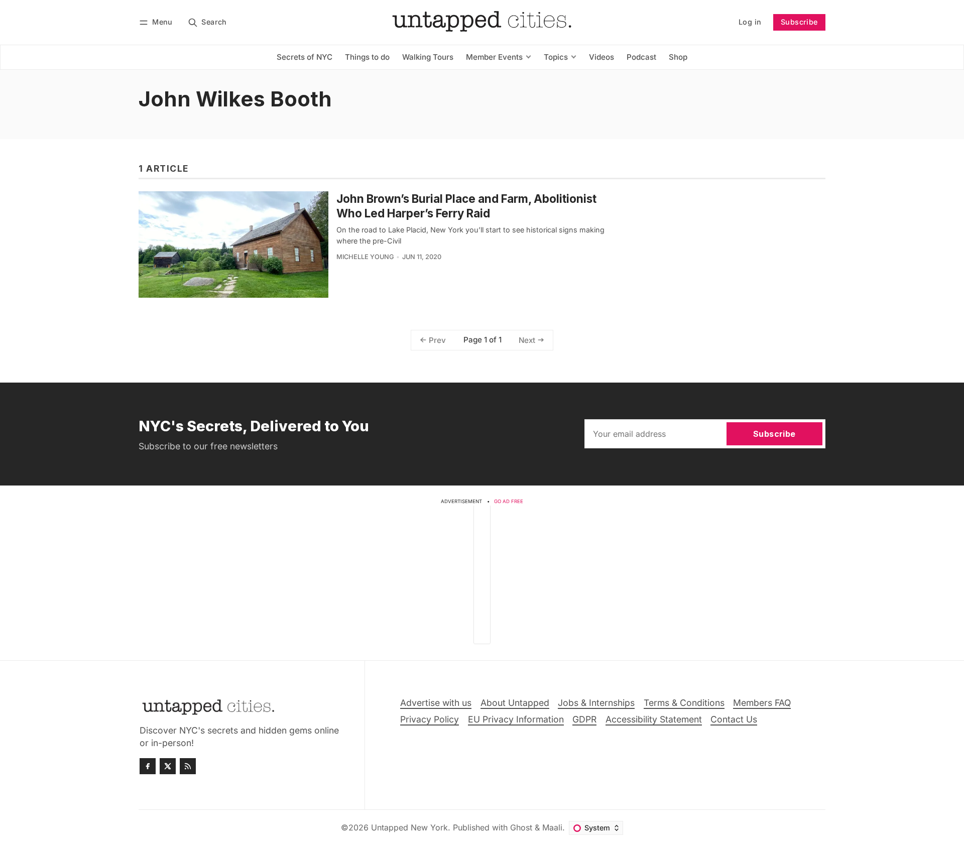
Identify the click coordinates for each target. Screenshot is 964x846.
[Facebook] (148, 766)
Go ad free (508, 501)
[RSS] (188, 766)
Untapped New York (409, 827)
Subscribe (799, 22)
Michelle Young (365, 257)
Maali (552, 827)
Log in (750, 22)
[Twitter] (168, 766)
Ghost (521, 827)
